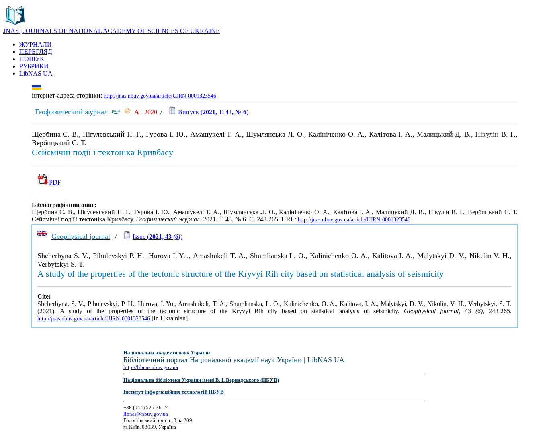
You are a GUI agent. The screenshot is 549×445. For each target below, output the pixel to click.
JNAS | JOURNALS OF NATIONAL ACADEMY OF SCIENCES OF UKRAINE (111, 30)
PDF (55, 182)
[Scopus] (116, 112)
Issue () (157, 236)
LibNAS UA (36, 73)
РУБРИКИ (34, 66)
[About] (15, 25)
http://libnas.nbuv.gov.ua (150, 367)
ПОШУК (31, 58)
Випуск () (213, 112)
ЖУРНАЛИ (35, 44)
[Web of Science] (127, 112)
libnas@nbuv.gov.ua (145, 414)
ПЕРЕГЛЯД (35, 51)
